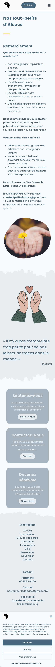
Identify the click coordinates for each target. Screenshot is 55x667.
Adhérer (28, 5)
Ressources (27, 552)
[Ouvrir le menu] (49, 5)
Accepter (27, 642)
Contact (27, 559)
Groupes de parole (27, 537)
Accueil (27, 530)
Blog (27, 548)
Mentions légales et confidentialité (26, 663)
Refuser (27, 649)
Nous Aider (27, 556)
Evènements (27, 545)
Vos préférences (27, 657)
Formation (27, 541)
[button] (51, 616)
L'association (27, 534)
